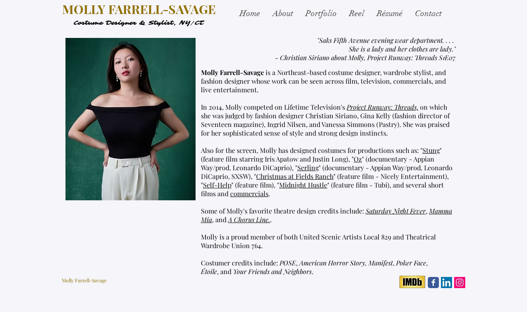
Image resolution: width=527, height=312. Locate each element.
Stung (431, 150)
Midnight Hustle (303, 185)
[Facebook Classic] (433, 282)
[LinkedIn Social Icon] (446, 282)
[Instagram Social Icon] (459, 282)
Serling (308, 167)
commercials (249, 193)
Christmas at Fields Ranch (294, 176)
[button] (321, 13)
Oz (358, 159)
